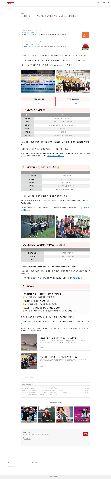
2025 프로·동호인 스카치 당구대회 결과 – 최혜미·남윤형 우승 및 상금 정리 (37, 387)
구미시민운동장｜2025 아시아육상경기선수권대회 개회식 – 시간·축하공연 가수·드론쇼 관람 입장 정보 (43, 392)
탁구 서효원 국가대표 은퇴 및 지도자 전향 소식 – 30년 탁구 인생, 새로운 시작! (38, 394)
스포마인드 (31, 56)
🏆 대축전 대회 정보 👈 (74, 278)
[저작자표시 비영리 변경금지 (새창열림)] (38, 377)
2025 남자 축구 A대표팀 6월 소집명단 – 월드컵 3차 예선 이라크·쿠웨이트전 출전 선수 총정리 (41, 390)
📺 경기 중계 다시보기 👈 (55, 156)
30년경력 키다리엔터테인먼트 (31, 44)
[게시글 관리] (28, 377)
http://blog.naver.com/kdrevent (30, 42)
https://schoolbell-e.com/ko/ (29, 30)
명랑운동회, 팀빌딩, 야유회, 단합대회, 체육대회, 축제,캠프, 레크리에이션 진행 (44, 46)
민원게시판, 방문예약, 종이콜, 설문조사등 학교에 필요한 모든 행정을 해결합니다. (44, 35)
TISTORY (56, 476)
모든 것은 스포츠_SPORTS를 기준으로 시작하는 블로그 (36, 435)
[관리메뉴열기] (108, 3)
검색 (26, 466)
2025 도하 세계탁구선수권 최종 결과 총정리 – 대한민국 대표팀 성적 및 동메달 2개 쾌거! (40, 388)
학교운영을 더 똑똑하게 (29, 32)
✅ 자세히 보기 (73, 103)
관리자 (60, 476)
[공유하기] (26, 377)
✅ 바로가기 (38, 103)
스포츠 (23, 384)
